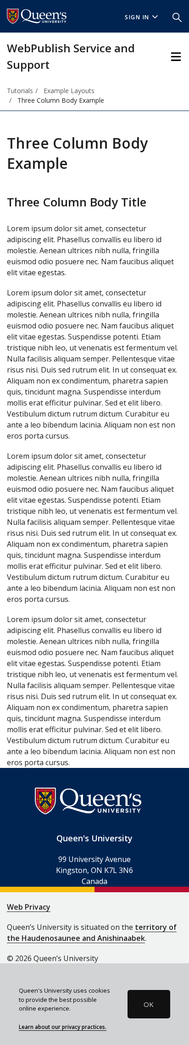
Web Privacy (28, 907)
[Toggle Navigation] (176, 57)
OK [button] (149, 1004)
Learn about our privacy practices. (62, 1026)
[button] (177, 16)
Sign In (137, 17)
